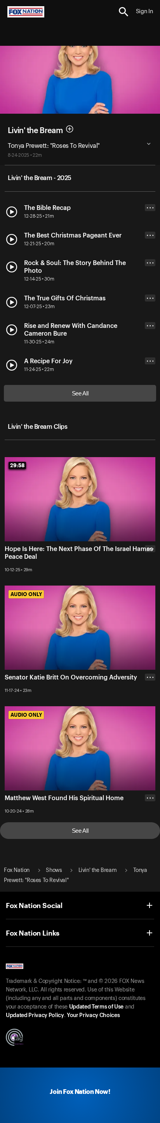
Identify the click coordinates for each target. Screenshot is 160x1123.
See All (80, 393)
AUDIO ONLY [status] (26, 594)
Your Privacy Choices (93, 1015)
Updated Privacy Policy (35, 1015)
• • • (150, 208)
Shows (54, 870)
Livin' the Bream (35, 130)
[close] (150, 579)
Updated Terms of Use (96, 1007)
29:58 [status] (17, 465)
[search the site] (123, 11)
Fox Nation (17, 870)
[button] (123, 11)
